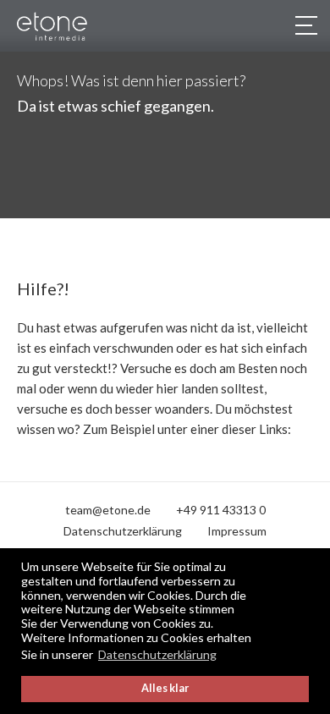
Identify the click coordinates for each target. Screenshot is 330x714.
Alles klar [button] (165, 688)
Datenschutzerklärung (122, 531)
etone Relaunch (67, 26)
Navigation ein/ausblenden (305, 25)
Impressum (237, 531)
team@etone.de (108, 510)
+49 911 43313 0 (221, 510)
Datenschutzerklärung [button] (157, 654)
